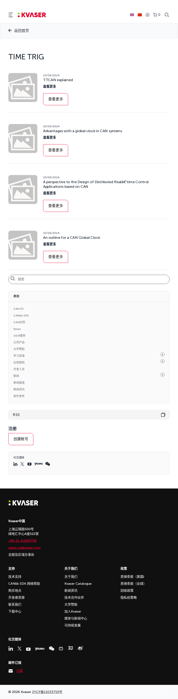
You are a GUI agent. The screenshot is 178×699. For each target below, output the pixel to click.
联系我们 (14, 604)
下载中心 (14, 611)
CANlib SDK (21, 315)
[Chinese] (140, 15)
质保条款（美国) (132, 577)
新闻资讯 (19, 389)
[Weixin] (51, 648)
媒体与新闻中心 (75, 618)
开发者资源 (16, 598)
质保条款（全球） (133, 584)
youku (38, 464)
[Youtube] (28, 649)
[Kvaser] (23, 504)
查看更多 (49, 86)
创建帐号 (20, 439)
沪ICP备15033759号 (47, 692)
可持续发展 (72, 625)
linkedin (15, 464)
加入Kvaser (72, 611)
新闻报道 (19, 382)
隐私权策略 (129, 598)
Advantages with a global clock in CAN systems (82, 131)
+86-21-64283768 (22, 541)
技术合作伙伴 (74, 598)
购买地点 (14, 591)
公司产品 (19, 342)
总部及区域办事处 (21, 555)
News (17, 329)
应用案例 (19, 362)
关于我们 (70, 577)
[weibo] (80, 648)
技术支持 (14, 577)
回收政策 (127, 591)
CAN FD (18, 308)
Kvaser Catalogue (78, 584)
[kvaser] (32, 15)
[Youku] (39, 649)
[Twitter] (19, 649)
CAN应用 (19, 322)
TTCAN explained (58, 80)
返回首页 (21, 31)
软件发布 (19, 396)
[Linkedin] (10, 648)
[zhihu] (70, 648)
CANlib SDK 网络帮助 (24, 584)
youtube (29, 464)
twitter (22, 464)
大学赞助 (19, 349)
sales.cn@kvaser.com (24, 548)
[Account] (147, 15)
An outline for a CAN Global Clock (71, 237)
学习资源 (19, 355)
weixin (47, 464)
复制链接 (163, 415)
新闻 (16, 376)
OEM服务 (19, 335)
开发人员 (19, 369)
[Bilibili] (61, 648)
